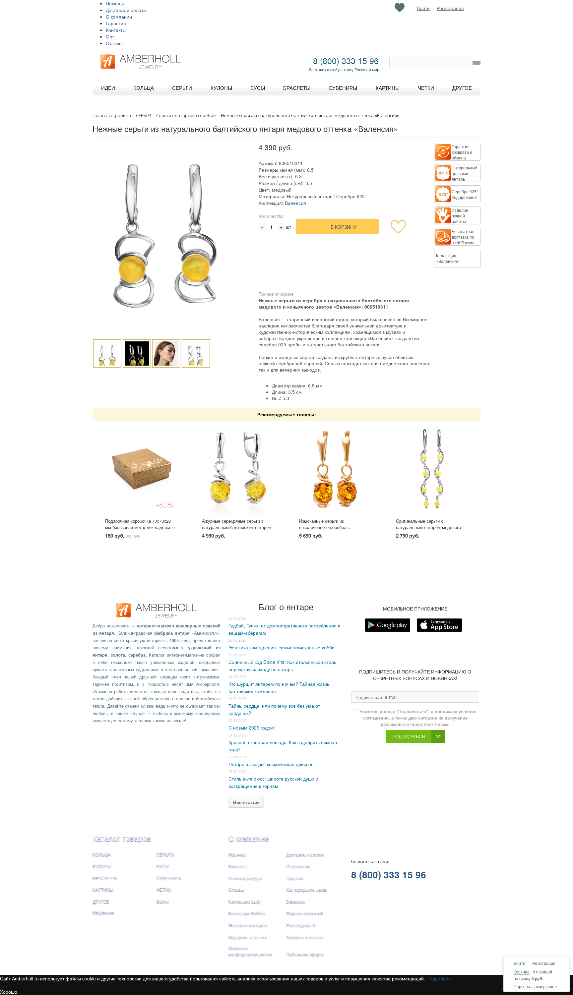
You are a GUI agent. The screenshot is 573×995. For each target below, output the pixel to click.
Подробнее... (440, 978)
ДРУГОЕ (101, 901)
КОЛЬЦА (102, 854)
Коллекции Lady (244, 901)
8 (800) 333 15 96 (346, 60)
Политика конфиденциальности (250, 951)
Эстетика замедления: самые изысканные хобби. (282, 647)
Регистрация (543, 963)
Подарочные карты (247, 937)
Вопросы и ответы (304, 937)
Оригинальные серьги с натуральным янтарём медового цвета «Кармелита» (428, 527)
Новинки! (237, 854)
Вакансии (295, 901)
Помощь (115, 3)
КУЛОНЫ (102, 866)
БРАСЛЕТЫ (105, 878)
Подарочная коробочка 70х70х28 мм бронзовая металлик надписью (140, 524)
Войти (519, 963)
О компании (119, 16)
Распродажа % (301, 925)
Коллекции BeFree (246, 913)
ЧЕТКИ (164, 889)
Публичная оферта (305, 954)
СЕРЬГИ (165, 854)
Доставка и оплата (126, 10)
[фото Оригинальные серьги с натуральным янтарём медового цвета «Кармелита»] (432, 469)
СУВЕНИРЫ (169, 878)
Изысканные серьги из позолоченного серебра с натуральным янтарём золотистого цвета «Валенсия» (334, 530)
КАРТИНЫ (103, 889)
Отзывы (114, 43)
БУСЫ (163, 866)
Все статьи (246, 802)
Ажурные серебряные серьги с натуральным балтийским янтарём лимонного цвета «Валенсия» (237, 527)
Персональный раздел (535, 986)
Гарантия (116, 23)
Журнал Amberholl (304, 913)
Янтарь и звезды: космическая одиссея (271, 764)
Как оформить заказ (306, 889)
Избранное (103, 912)
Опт (110, 36)
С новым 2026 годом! (251, 727)
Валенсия (295, 203)
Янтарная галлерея (247, 925)
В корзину (343, 226)
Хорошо (8, 991)
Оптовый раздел (245, 878)
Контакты (116, 30)
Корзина (522, 971)
